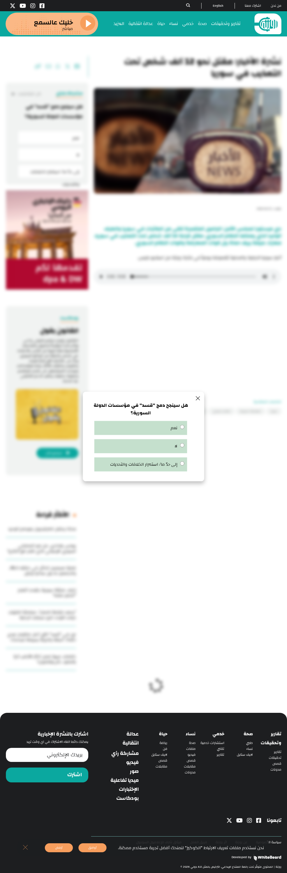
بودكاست (127, 798)
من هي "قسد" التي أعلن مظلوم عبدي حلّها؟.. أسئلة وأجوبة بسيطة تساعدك (41, 637)
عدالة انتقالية (140, 23)
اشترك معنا (253, 6)
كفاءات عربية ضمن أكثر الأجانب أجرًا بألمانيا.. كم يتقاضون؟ (44, 659)
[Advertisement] (187, 330)
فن (165, 749)
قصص (276, 764)
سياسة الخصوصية (268, 842)
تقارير (277, 752)
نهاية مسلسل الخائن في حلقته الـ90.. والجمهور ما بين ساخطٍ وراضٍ (42, 570)
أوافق (92, 847)
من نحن (276, 6)
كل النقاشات (29, 93)
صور (134, 771)
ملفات (191, 749)
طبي (249, 743)
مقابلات (190, 766)
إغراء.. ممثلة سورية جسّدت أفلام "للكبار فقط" (47, 593)
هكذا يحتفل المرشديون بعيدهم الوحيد (42, 528)
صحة (202, 23)
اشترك (74, 774)
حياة (161, 23)
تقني (220, 749)
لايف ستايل (245, 755)
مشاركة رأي (125, 753)
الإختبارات (129, 789)
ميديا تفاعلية (124, 780)
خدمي (188, 23)
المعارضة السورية (250, 411)
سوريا (273, 411)
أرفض (59, 847)
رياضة (163, 743)
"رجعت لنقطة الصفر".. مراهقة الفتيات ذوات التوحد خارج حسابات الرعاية (42, 615)
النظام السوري (221, 411)
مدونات (275, 770)
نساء (173, 23)
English (218, 6)
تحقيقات (275, 758)
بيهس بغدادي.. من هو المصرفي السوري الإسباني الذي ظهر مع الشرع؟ (42, 548)
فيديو (192, 755)
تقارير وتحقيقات (225, 23)
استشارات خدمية (212, 743)
